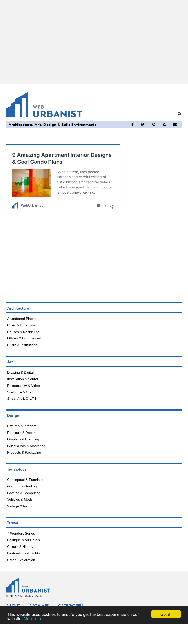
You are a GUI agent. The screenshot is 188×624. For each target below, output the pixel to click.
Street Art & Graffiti (21, 398)
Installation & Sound (22, 379)
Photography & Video (23, 385)
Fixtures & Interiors (21, 426)
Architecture (20, 124)
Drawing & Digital (20, 372)
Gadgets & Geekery (22, 486)
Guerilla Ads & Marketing (26, 446)
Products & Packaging (24, 452)
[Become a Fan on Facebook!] (132, 124)
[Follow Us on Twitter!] (142, 124)
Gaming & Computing (23, 493)
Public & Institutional (22, 345)
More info (32, 618)
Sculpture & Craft (20, 392)
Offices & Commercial (24, 338)
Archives (39, 605)
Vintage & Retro (19, 506)
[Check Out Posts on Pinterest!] (153, 124)
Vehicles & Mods (20, 499)
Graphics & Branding (23, 439)
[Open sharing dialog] (111, 205)
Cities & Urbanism (21, 325)
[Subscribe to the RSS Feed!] (164, 124)
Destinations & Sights (23, 553)
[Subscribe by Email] (175, 124)
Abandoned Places (21, 319)
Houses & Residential (23, 332)
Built (66, 124)
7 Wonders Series (21, 533)
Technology (17, 469)
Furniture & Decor (21, 433)
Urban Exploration (21, 560)
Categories (70, 605)
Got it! (166, 614)
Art (38, 124)
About (13, 605)
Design (49, 124)
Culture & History (20, 547)
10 (103, 205)
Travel (12, 522)
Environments (83, 124)
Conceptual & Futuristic (25, 480)
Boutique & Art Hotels (23, 540)
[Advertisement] (94, 42)
